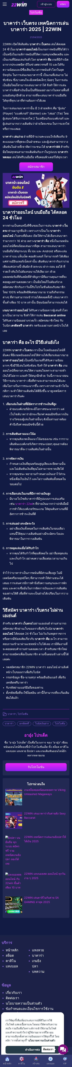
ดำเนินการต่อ (32, 1049)
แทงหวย (38, 950)
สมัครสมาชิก (36, 166)
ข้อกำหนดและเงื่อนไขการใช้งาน (29, 1009)
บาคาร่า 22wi (24, 503)
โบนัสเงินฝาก (42, 723)
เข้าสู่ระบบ (46, 4)
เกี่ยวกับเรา (14, 993)
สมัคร (63, 4)
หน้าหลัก (12, 950)
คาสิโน (11, 961)
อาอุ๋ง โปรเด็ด (36, 735)
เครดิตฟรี (24, 723)
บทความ (38, 972)
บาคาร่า (12, 714)
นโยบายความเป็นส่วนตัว (24, 1003)
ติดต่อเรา (12, 998)
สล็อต (10, 956)
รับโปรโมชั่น (36, 767)
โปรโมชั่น (23, 714)
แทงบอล (12, 966)
